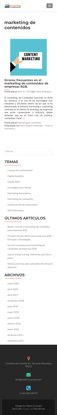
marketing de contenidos (31, 125)
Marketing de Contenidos (29, 122)
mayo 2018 (13, 312)
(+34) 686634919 (28, 393)
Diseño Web (13, 181)
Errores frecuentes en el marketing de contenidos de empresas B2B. (26, 83)
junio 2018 (12, 306)
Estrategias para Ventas (19, 187)
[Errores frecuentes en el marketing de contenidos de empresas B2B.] (28, 56)
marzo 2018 (13, 317)
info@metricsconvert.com (28, 379)
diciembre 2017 (15, 335)
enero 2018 (13, 329)
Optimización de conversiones (22, 204)
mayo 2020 (13, 283)
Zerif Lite (17, 408)
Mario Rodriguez (43, 91)
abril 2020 (12, 289)
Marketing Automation (19, 193)
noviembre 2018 (15, 300)
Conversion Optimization (20, 170)
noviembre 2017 (15, 340)
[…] (22, 118)
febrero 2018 (14, 323)
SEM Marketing (15, 210)
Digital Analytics (15, 176)
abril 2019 (12, 294)
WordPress (39, 408)
